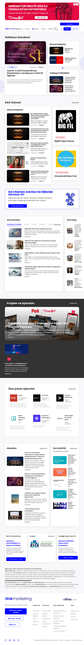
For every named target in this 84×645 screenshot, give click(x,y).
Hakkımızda (75, 611)
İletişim (73, 614)
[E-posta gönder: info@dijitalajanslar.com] (14, 640)
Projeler (43, 29)
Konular (27, 29)
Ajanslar (36, 29)
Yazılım (44, 627)
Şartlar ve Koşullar (65, 640)
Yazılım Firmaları (59, 631)
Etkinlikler (50, 29)
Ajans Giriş (75, 28)
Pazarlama (46, 619)
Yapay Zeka (46, 611)
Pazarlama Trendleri (14, 224)
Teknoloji (36, 611)
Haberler (20, 29)
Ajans (35, 619)
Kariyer (73, 617)
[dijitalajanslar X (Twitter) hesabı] (5, 640)
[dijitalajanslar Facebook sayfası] (18, 640)
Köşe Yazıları (56, 28)
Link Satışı (74, 619)
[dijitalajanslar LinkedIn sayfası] (9, 640)
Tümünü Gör (75, 102)
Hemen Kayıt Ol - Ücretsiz (16, 559)
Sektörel (36, 622)
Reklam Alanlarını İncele (18, 206)
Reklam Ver (12, 625)
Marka (35, 624)
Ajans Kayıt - (14, 618)
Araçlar (50, 224)
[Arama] (62, 29)
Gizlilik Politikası (77, 640)
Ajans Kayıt (69, 24)
